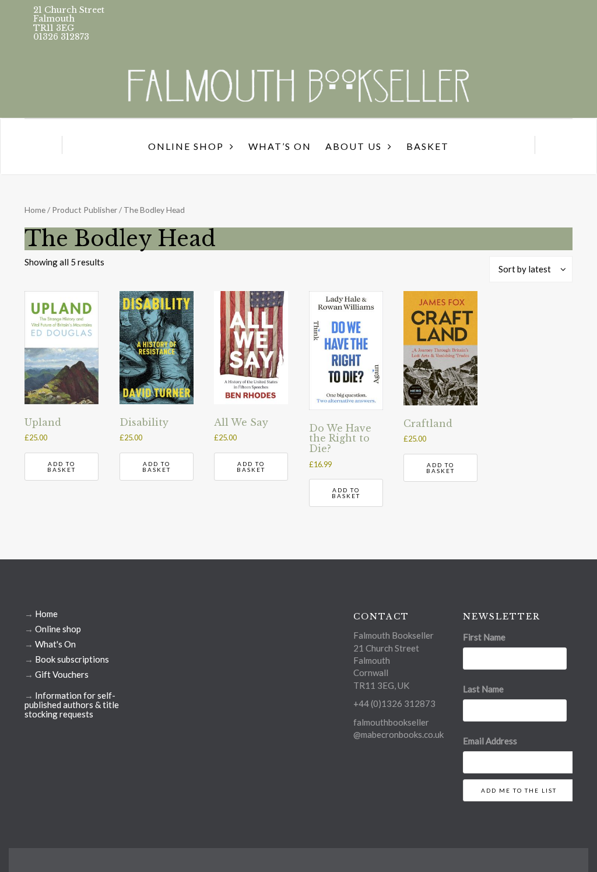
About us (353, 146)
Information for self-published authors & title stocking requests (71, 704)
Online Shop (186, 146)
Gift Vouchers (62, 674)
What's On (55, 644)
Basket (427, 146)
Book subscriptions (72, 659)
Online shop (58, 629)
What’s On (279, 146)
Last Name (483, 689)
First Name (484, 637)
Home (34, 210)
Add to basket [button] (61, 466)
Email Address (490, 741)
